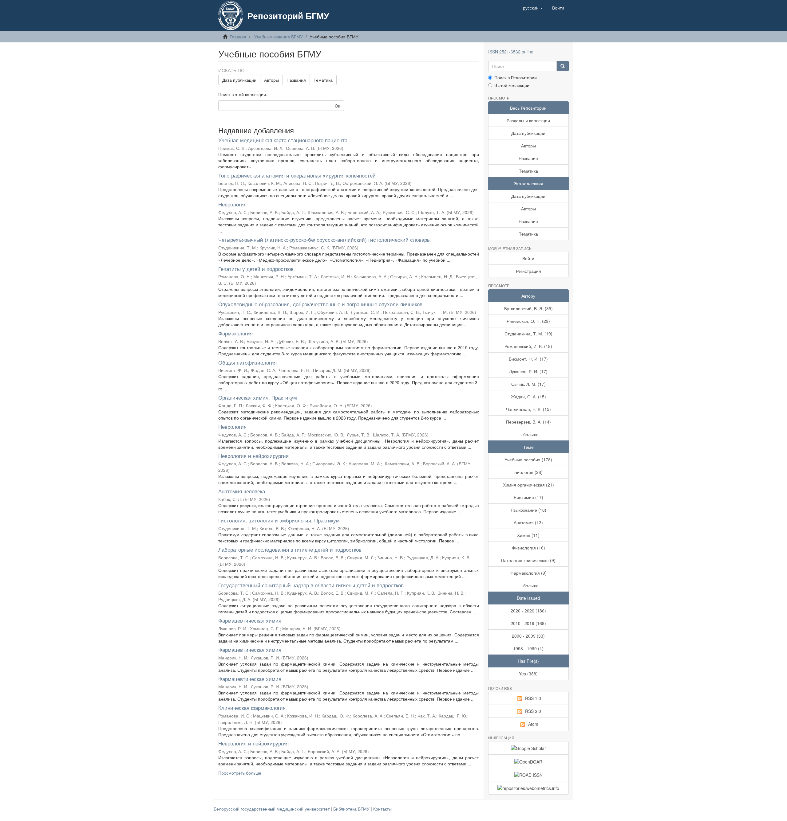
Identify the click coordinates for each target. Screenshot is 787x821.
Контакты (382, 809)
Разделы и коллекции (528, 120)
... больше (528, 434)
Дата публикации (239, 80)
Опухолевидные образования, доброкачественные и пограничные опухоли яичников (320, 304)
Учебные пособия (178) (528, 459)
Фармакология (235, 333)
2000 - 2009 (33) (528, 636)
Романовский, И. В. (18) (528, 346)
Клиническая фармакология (252, 707)
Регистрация (528, 271)
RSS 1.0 (533, 698)
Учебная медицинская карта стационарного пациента (282, 140)
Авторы (271, 80)
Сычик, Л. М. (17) (528, 384)
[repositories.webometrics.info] (528, 788)
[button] (533, 7)
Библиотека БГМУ (352, 809)
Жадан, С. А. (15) (528, 396)
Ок (337, 106)
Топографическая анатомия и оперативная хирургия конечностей (297, 175)
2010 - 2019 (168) (528, 623)
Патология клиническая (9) (528, 560)
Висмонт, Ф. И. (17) (528, 359)
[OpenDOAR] (528, 761)
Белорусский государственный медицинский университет (272, 809)
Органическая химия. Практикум (257, 397)
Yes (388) (528, 673)
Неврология (232, 204)
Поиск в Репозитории (515, 77)
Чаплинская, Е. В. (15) (528, 409)
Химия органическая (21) (528, 485)
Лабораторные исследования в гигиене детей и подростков (290, 549)
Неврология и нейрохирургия (253, 455)
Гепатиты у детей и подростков (256, 268)
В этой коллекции (511, 85)
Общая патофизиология (247, 362)
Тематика (323, 80)
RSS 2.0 (533, 711)
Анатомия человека (241, 491)
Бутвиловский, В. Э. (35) (528, 308)
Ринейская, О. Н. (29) (528, 321)
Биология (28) (528, 472)
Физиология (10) (528, 548)
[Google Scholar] (528, 748)
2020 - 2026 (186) (528, 611)
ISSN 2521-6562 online (510, 52)
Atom (533, 724)
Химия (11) (528, 535)
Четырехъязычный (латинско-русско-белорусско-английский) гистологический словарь (324, 239)
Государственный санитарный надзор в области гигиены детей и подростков (311, 585)
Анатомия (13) (528, 522)
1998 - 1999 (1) (528, 648)
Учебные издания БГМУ (278, 36)
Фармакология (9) (528, 573)
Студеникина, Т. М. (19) (528, 333)
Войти (528, 258)
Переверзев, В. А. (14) (528, 422)
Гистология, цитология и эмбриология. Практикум (279, 520)
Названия (296, 80)
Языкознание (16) (528, 510)
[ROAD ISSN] (528, 774)
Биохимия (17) (528, 497)
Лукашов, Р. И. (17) (528, 371)
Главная (238, 36)
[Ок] (562, 66)
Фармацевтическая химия (249, 620)
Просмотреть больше (239, 773)
